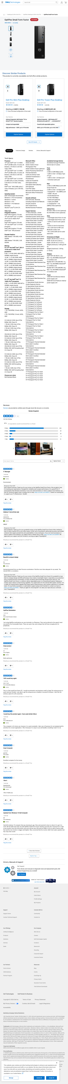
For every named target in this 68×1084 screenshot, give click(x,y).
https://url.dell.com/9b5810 (42, 492)
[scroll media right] (54, 449)
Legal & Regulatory (44, 1003)
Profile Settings (38, 899)
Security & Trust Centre (40, 983)
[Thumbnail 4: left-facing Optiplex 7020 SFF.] (11, 44)
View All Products (32, 142)
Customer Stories (38, 957)
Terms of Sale (27, 999)
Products (5, 935)
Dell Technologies (8, 994)
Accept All (51, 1078)
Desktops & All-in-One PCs (14, 14)
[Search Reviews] (50, 461)
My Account (37, 891)
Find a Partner (7, 968)
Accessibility (7, 1007)
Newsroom (37, 946)
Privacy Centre (37, 979)
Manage (11, 1078)
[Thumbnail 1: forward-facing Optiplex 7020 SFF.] (11, 28)
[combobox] (40, 2)
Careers (36, 935)
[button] (62, 2)
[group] (39, 42)
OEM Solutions (7, 972)
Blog (35, 968)
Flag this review (7, 503)
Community (37, 913)
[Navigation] (2, 2)
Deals (4, 946)
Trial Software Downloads (40, 986)
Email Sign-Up (37, 975)
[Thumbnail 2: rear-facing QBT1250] (38, 90)
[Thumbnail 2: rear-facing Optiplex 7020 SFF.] (11, 33)
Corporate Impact (38, 953)
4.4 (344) (15, 23)
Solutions (5, 939)
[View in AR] (11, 55)
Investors (36, 942)
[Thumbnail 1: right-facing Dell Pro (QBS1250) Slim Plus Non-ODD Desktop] (7, 86)
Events (35, 972)
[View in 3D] (11, 49)
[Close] (57, 1063)
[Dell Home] (4, 15)
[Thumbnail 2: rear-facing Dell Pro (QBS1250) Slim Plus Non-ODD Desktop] (7, 90)
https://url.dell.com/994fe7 (11, 587)
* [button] (11, 161)
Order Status (37, 895)
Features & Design (20, 150)
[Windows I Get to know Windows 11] (21, 880)
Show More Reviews (34, 850)
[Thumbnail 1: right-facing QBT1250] (38, 86)
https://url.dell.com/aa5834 (51, 534)
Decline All (39, 1078)
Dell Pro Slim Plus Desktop (17, 100)
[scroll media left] (13, 449)
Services (5, 942)
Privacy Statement (40, 999)
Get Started (21, 874)
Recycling (36, 950)
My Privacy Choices (9, 1003)
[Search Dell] (56, 2)
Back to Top (33, 856)
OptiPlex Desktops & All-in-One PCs (32, 14)
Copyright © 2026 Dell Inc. (11, 999)
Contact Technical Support (10, 917)
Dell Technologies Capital (40, 939)
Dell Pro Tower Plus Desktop (49, 100)
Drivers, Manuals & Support (44, 150)
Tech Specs (9, 150)
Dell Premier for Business (25, 994)
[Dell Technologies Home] (12, 2)
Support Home (7, 913)
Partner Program (7, 975)
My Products (37, 902)
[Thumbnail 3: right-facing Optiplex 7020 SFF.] (11, 39)
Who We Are (37, 931)
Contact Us (37, 917)
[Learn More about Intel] (50, 880)
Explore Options (18, 134)
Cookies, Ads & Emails (28, 1003)
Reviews (31, 150)
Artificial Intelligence (8, 931)
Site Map (5, 891)
